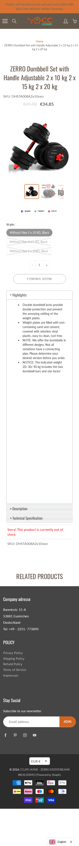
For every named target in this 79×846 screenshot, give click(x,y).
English (62, 841)
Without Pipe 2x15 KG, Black (28, 242)
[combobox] (61, 842)
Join (68, 721)
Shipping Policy (13, 658)
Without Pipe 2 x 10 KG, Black (29, 232)
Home (39, 41)
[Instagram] (24, 735)
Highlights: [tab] (19, 295)
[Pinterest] (15, 735)
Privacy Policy (13, 653)
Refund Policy (12, 664)
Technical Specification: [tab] (27, 518)
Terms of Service (14, 670)
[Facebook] (5, 735)
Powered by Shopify (49, 774)
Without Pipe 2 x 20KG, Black (29, 251)
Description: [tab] (20, 508)
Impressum (10, 675)
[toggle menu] (5, 21)
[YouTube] (34, 735)
